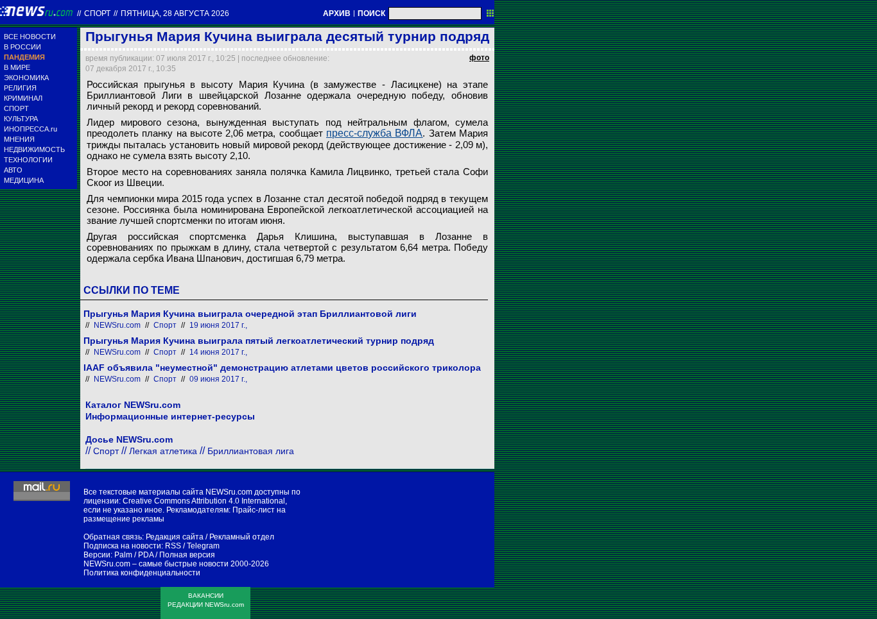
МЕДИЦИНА (24, 180)
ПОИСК (371, 13)
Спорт (97, 13)
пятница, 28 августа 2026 (175, 13)
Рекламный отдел (241, 536)
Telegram (203, 545)
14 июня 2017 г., (218, 352)
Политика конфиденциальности (141, 572)
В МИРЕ (17, 67)
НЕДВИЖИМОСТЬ (34, 149)
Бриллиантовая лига (250, 451)
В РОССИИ (22, 47)
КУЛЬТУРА (21, 119)
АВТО (13, 170)
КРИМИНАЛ (23, 98)
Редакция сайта (175, 536)
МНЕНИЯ (19, 139)
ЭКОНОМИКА (26, 77)
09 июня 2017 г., (218, 379)
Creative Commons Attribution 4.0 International (204, 500)
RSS (173, 545)
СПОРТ (16, 108)
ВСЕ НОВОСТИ (30, 36)
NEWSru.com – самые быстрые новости (156, 563)
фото (479, 57)
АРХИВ (337, 13)
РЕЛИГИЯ (20, 88)
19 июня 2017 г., (218, 325)
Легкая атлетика (163, 451)
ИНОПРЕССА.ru (30, 129)
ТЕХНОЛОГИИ (28, 160)
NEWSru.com (117, 325)
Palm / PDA (133, 554)
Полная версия (187, 554)
